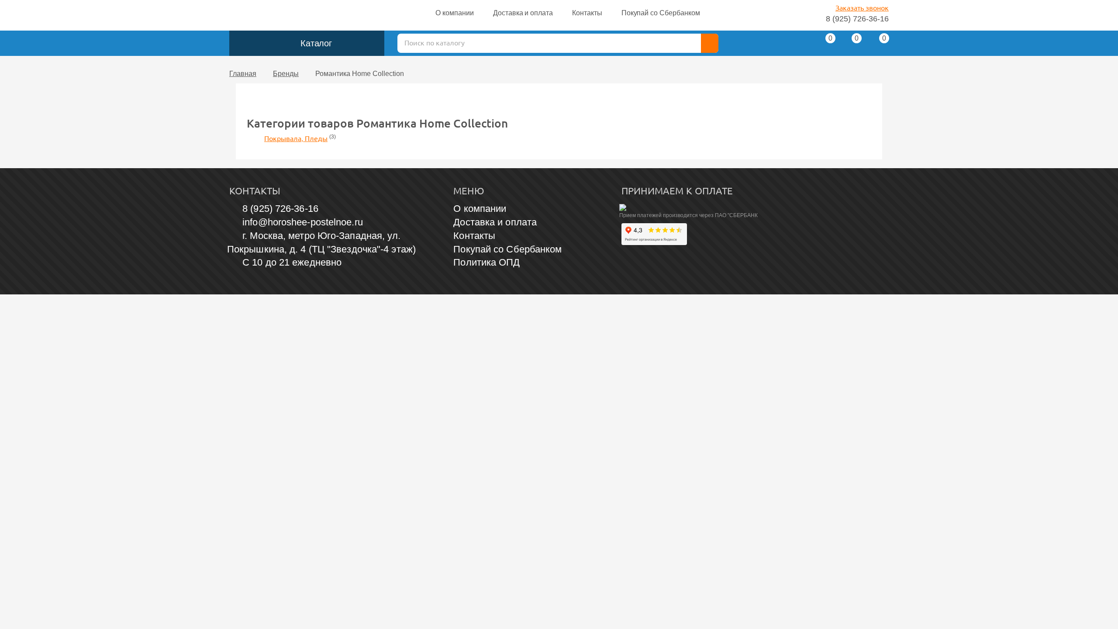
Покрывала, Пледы (296, 138)
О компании (454, 13)
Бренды (286, 73)
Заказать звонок (862, 8)
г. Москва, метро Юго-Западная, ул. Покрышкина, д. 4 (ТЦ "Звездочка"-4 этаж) (321, 242)
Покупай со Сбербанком (660, 13)
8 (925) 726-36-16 (857, 18)
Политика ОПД (486, 262)
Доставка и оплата (523, 13)
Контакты (587, 13)
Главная (242, 73)
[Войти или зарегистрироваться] (795, 45)
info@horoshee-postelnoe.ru (302, 222)
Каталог (316, 43)
